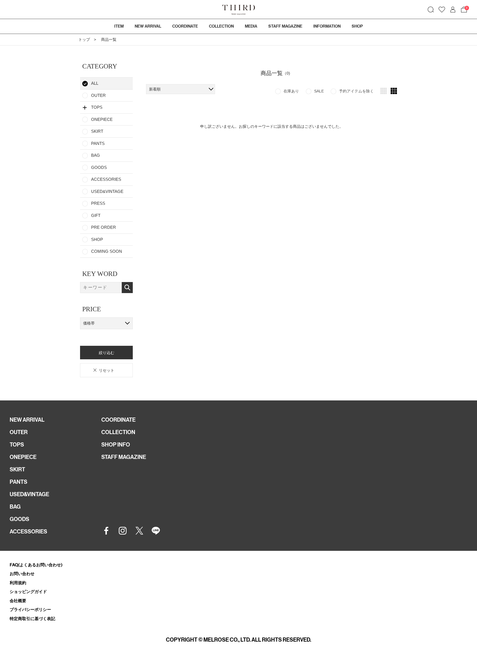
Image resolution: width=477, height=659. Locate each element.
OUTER (98, 95)
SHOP (97, 239)
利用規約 (18, 582)
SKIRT (97, 131)
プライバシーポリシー (30, 609)
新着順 (155, 89)
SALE (319, 91)
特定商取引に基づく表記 (32, 618)
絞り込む (106, 352)
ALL (94, 83)
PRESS (98, 203)
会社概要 (18, 600)
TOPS (17, 444)
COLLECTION (221, 26)
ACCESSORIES (106, 179)
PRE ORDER (103, 227)
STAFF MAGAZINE (123, 457)
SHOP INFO (115, 444)
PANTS (98, 143)
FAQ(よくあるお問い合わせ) (36, 564)
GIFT (95, 215)
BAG (95, 155)
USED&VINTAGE (107, 191)
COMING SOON (106, 251)
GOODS (99, 167)
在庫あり (291, 91)
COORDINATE (118, 419)
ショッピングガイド (28, 591)
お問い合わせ (22, 573)
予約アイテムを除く (356, 91)
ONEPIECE (102, 119)
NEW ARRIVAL (27, 419)
